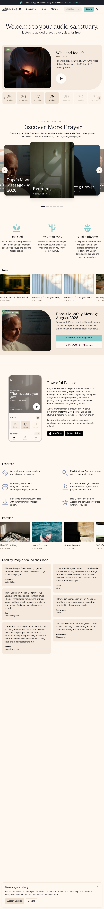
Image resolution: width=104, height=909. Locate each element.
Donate (88, 9)
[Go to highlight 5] (58, 206)
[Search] (79, 9)
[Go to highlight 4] (54, 206)
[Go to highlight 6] (61, 206)
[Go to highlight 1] (43, 206)
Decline (31, 901)
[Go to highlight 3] (51, 206)
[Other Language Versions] (98, 9)
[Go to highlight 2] (47, 206)
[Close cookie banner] (98, 887)
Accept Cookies (14, 901)
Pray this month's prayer (79, 337)
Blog (44, 9)
